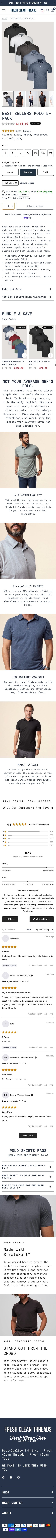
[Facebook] (5, 1477)
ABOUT (6, 1513)
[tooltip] (37, 891)
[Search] (47, 10)
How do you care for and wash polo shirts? (23, 1186)
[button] (16, 131)
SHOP (6, 1492)
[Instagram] (20, 1477)
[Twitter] (13, 1477)
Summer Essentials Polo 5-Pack (13, 363)
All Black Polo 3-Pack (40, 363)
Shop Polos (9, 319)
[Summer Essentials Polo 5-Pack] (14, 342)
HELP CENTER (12, 1502)
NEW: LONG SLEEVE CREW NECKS (28, 3)
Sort (29, 930)
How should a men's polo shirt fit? (23, 1166)
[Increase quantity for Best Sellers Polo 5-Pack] (12, 206)
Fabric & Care (11, 289)
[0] (52, 10)
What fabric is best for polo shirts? (23, 1176)
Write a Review (43, 920)
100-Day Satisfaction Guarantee (24, 296)
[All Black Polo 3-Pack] (41, 342)
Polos (4, 18)
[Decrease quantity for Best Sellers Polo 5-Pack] (4, 206)
